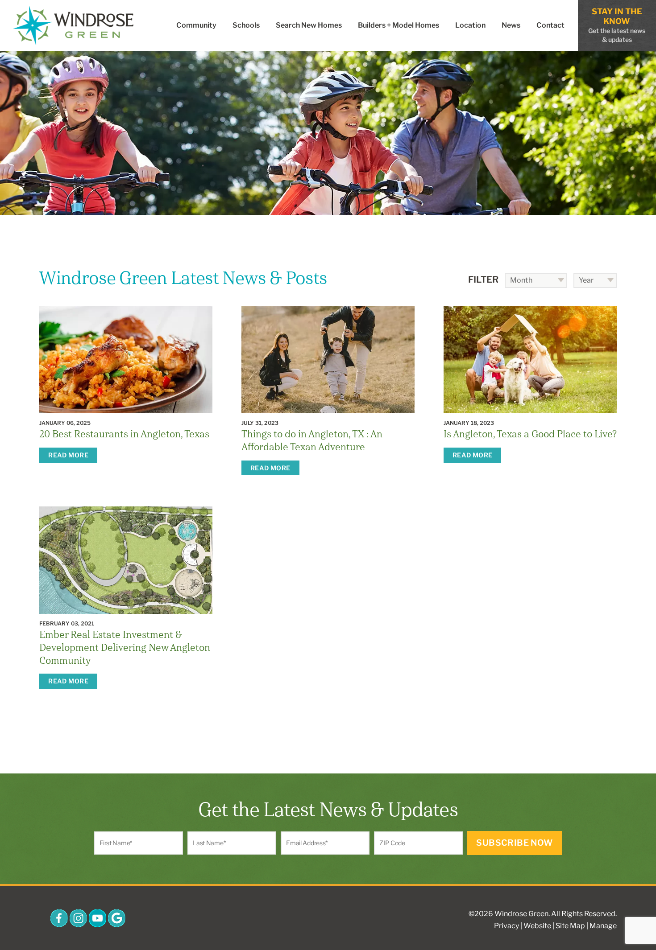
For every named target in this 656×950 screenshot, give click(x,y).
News (511, 25)
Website (537, 925)
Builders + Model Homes (398, 25)
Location (470, 25)
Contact (550, 25)
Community (196, 25)
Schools (246, 25)
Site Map (570, 925)
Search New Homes (309, 25)
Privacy (506, 925)
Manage (603, 925)
